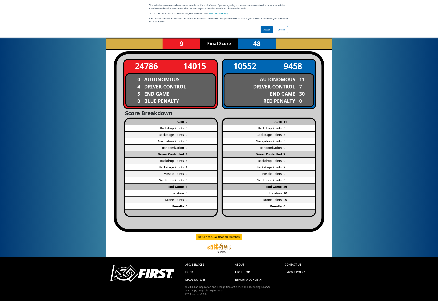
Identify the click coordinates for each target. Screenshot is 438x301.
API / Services (194, 264)
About (239, 264)
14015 (194, 66)
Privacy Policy (218, 13)
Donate (190, 272)
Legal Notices (195, 279)
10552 (244, 66)
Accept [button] (266, 29)
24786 (146, 66)
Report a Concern (248, 279)
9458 (293, 66)
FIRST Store (243, 272)
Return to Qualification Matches (219, 237)
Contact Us (293, 264)
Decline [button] (281, 29)
